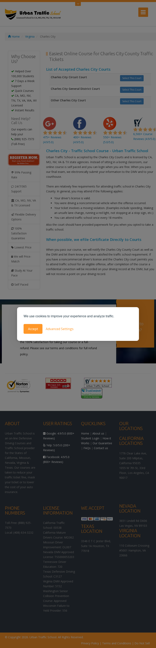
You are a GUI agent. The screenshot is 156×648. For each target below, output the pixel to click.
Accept (33, 329)
